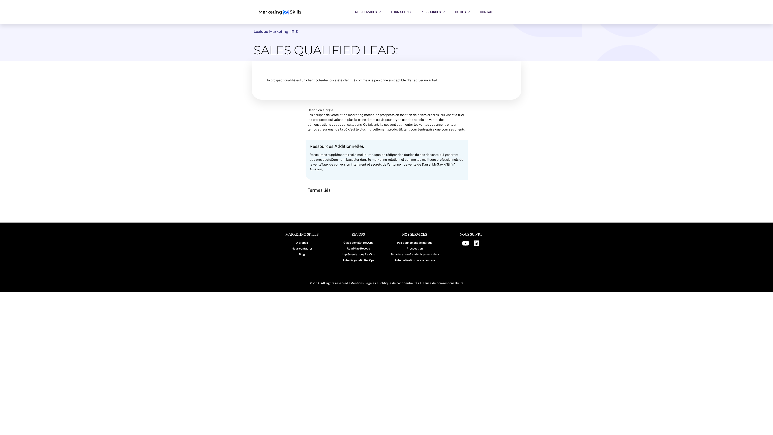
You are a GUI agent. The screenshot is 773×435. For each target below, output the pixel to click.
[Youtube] (466, 243)
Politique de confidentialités (398, 283)
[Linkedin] (476, 243)
